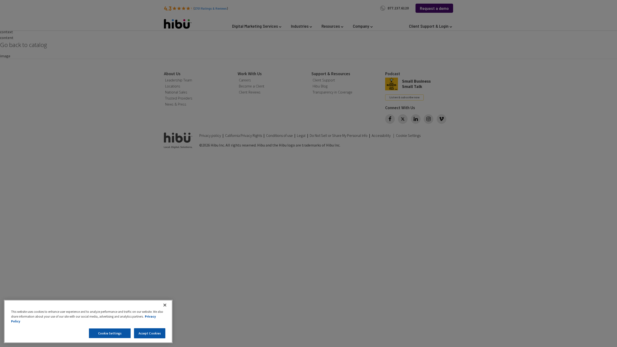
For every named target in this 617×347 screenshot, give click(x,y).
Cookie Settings (110, 333)
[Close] (165, 305)
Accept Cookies (150, 333)
